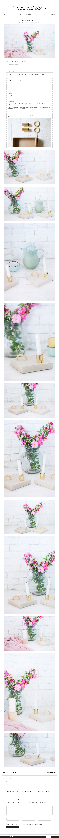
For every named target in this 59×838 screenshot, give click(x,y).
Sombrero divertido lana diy (12, 792)
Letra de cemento (11, 69)
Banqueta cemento (11, 71)
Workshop (28, 14)
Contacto (53, 14)
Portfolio (21, 14)
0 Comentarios (37, 22)
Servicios (45, 14)
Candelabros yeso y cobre (12, 64)
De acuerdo (48, 836)
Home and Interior (30, 22)
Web (39, 817)
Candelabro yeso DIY (29, 20)
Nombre (8, 817)
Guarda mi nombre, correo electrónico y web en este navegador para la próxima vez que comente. (25, 824)
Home (5, 14)
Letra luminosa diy (27, 791)
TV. (39, 14)
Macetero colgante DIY (51, 772)
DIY (14, 14)
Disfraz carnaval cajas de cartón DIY (10, 772)
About (10, 14)
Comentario (9, 804)
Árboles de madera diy (43, 791)
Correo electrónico (26, 817)
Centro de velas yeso (11, 66)
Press (35, 14)
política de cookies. (41, 836)
